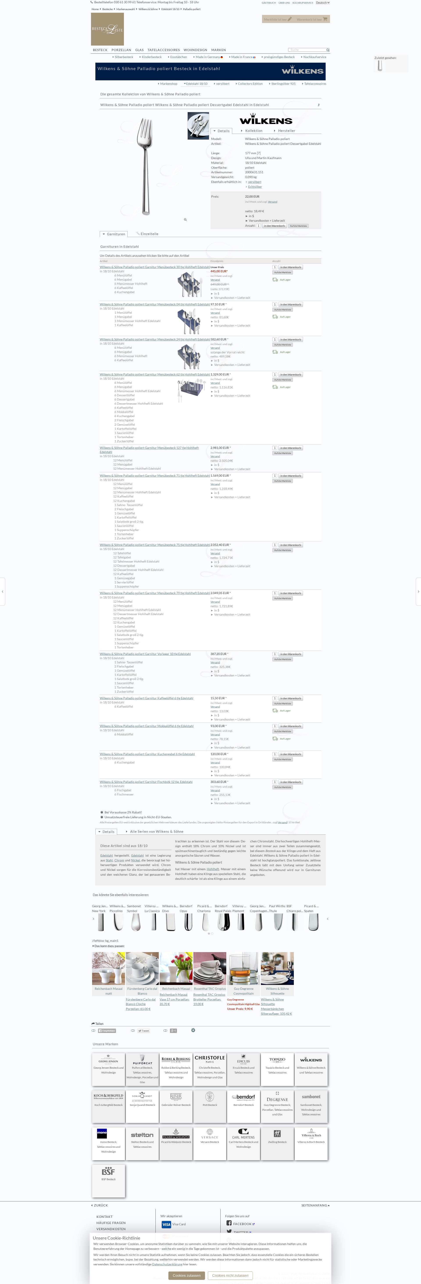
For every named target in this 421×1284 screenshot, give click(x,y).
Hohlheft (213, 869)
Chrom (119, 860)
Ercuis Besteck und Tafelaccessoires (244, 1070)
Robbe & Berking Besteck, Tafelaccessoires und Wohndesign (176, 1072)
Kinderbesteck (152, 57)
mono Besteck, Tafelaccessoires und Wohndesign (108, 1146)
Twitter (240, 1232)
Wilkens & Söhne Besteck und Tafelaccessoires (311, 1070)
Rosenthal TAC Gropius (210, 988)
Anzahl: (250, 225)
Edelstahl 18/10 (170, 9)
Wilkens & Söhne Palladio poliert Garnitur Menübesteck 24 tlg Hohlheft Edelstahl (155, 339)
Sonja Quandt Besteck (142, 1105)
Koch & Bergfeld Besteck (109, 1105)
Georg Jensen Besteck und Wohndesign (109, 1070)
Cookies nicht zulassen (230, 1275)
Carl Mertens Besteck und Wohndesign (243, 1144)
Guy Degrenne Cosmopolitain (244, 991)
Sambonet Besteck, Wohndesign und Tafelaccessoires (311, 1109)
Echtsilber (255, 186)
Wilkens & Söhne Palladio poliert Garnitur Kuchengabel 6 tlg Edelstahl (147, 754)
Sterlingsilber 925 (283, 83)
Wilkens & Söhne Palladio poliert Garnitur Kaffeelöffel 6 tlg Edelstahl (146, 698)
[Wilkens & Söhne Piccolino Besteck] (418, 591)
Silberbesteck (124, 57)
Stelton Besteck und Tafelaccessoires (142, 1144)
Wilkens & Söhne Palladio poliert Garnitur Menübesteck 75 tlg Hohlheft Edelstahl (155, 545)
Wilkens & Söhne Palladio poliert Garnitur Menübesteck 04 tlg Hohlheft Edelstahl (155, 304)
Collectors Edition (250, 83)
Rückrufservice (303, 2)
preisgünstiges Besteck (279, 57)
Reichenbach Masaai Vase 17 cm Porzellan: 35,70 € (174, 999)
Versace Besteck (210, 1142)
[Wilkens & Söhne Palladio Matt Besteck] (2, 591)
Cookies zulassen (187, 1275)
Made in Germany (208, 57)
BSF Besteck (109, 1179)
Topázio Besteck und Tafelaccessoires (277, 1070)
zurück (100, 1205)
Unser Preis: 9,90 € (240, 1009)
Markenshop (168, 83)
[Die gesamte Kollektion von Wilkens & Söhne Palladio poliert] (319, 105)
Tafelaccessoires (315, 83)
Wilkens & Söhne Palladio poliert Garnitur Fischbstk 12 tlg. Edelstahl (146, 782)
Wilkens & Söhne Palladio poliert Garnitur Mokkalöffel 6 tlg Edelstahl (147, 726)
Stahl (109, 860)
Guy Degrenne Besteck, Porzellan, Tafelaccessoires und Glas (277, 1109)
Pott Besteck (210, 1105)
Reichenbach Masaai (176, 988)
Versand (272, 201)
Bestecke (107, 9)
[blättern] (93, 918)
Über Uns (284, 2)
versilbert (222, 83)
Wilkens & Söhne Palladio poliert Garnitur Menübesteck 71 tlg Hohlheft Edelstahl (155, 475)
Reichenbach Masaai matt (109, 991)
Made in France (242, 57)
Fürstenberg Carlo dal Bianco (142, 991)
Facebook (242, 1224)
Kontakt (104, 1216)
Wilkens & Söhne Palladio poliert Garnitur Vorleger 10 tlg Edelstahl (145, 654)
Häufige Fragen (111, 1223)
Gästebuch (269, 2)
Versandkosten (111, 1229)
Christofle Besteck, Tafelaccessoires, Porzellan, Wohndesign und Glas (209, 1072)
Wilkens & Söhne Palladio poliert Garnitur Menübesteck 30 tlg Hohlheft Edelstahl (155, 267)
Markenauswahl (125, 9)
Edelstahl (106, 855)
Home (95, 9)
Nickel (135, 860)
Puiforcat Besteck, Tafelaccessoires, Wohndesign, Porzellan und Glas (142, 1075)
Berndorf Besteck (244, 1105)
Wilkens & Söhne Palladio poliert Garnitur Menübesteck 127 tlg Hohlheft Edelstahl (149, 450)
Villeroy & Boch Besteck (311, 1142)
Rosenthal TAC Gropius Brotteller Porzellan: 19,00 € (209, 999)
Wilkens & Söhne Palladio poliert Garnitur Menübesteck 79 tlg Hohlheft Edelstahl (155, 593)
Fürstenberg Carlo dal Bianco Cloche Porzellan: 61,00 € (141, 1004)
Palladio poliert (191, 9)
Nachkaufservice (314, 57)
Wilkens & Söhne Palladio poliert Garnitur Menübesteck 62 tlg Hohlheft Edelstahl (155, 374)
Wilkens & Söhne (148, 9)
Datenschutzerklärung (167, 1264)
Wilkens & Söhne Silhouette (277, 991)
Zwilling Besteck (277, 1142)
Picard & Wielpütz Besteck (176, 1142)
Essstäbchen (178, 57)
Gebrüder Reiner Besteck (176, 1105)
